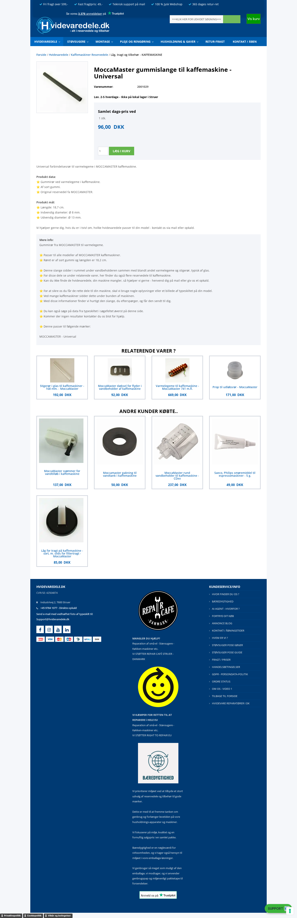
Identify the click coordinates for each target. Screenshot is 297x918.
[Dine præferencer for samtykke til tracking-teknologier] (290, 911)
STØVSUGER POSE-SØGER (227, 645)
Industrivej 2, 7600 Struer (55, 602)
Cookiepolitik (34, 915)
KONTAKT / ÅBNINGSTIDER (228, 630)
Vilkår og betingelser (59, 915)
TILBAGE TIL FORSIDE (224, 696)
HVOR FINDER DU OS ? (225, 594)
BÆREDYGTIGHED (222, 601)
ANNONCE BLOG (222, 623)
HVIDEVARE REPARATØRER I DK (231, 703)
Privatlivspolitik (12, 915)
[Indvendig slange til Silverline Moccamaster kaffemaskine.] (62, 87)
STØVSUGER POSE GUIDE (227, 652)
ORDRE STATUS (221, 681)
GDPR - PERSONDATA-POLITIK (230, 674)
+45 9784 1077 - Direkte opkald (58, 608)
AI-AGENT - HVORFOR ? (226, 609)
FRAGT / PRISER (221, 659)
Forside (41, 55)
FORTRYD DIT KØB (223, 616)
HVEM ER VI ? (220, 638)
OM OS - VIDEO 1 (222, 689)
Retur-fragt (215, 41)
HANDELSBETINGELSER (226, 667)
